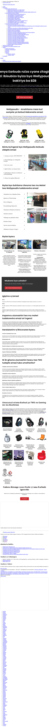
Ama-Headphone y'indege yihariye (14, 19)
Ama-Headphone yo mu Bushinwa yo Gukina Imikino (10, 571)
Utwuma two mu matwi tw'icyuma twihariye (16, 35)
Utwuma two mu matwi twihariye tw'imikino (16, 39)
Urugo (4, 6)
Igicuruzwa (5, 7)
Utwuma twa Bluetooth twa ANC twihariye (16, 41)
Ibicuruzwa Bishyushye (39, 569)
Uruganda (7, 50)
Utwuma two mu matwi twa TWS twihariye (16, 38)
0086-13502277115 (6, 561)
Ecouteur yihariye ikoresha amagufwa (15, 44)
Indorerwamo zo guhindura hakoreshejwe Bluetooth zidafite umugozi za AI (22, 11)
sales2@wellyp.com (6, 2)
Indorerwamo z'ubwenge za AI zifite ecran (16, 10)
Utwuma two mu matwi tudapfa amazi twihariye (17, 36)
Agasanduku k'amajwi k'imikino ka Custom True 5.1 (18, 20)
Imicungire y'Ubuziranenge (10, 49)
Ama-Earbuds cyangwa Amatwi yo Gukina (20, 573)
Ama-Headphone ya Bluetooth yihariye (15, 16)
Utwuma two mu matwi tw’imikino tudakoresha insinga (18, 43)
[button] (24, 97)
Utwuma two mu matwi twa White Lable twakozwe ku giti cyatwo (20, 28)
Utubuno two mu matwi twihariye (14, 31)
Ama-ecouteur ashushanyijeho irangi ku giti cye (17, 14)
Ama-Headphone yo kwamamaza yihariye (16, 15)
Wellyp (4, 47)
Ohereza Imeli (3, 576)
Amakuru (7, 52)
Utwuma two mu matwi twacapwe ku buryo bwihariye (18, 29)
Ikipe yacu (7, 51)
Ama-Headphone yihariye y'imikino (12, 13)
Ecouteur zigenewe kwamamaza (14, 30)
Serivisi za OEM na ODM (8, 45)
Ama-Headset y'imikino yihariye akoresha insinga (17, 22)
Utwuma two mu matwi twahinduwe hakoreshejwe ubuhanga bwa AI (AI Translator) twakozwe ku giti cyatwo (24, 548)
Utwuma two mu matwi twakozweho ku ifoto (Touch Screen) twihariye (21, 32)
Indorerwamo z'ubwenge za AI (11, 8)
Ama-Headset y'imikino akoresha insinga (26, 572)
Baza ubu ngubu (3, 568)
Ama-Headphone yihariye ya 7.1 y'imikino (16, 21)
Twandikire (5, 56)
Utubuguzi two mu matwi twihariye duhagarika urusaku (18, 34)
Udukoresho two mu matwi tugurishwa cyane (11, 46)
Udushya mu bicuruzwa (9, 48)
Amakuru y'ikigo (11, 55)
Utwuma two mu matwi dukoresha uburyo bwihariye (18, 37)
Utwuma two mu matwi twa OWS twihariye (16, 24)
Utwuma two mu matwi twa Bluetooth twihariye (17, 33)
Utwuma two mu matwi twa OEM (11, 23)
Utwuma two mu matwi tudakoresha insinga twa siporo (18, 42)
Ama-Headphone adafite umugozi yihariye (16, 17)
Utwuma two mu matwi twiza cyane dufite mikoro (31, 571)
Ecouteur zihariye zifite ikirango (14, 18)
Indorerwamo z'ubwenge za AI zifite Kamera (16, 9)
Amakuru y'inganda (11, 53)
